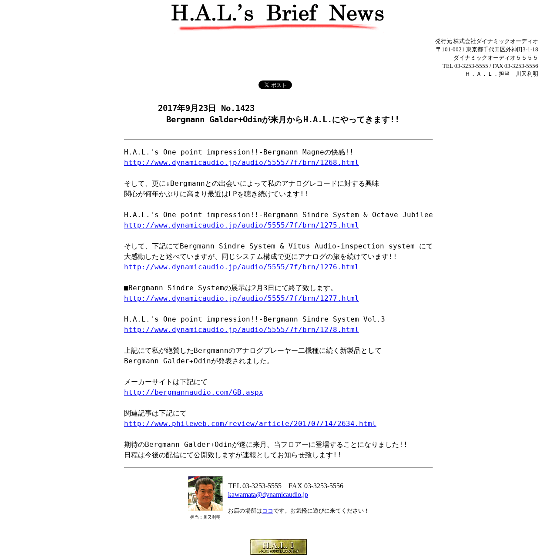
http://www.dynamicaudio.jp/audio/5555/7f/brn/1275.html (241, 225)
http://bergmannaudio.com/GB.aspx (193, 392)
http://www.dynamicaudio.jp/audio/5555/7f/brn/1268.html (241, 162)
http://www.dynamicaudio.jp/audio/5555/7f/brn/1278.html (241, 329)
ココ (267, 510)
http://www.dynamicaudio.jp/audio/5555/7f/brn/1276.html (241, 267)
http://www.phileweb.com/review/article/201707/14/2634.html (250, 423)
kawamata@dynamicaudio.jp (268, 494)
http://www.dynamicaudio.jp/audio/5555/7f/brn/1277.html (241, 298)
